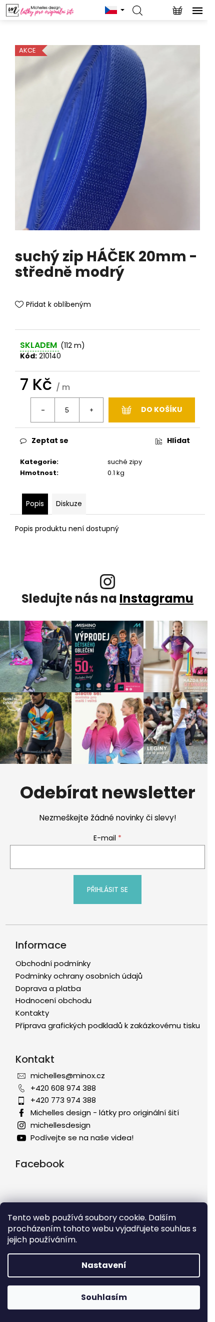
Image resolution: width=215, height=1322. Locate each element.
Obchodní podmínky (53, 963)
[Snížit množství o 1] (43, 410)
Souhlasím (104, 1297)
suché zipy (125, 462)
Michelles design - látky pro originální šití (104, 1112)
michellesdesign (60, 1125)
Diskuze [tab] (69, 504)
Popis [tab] (35, 504)
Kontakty (32, 1013)
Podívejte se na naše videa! (82, 1137)
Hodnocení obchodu (54, 1000)
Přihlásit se (107, 890)
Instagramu (157, 598)
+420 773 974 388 (63, 1100)
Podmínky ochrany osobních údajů (79, 976)
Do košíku (161, 409)
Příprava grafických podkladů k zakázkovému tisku (108, 1025)
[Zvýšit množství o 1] (91, 410)
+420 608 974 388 (63, 1088)
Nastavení (104, 1265)
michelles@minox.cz (67, 1075)
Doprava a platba (48, 988)
